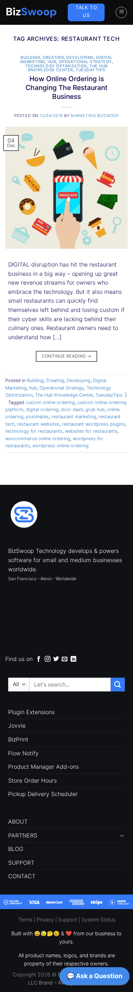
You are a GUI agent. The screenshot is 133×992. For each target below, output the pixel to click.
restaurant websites (38, 424)
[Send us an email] (64, 659)
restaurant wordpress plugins (93, 424)
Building (30, 57)
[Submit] (118, 684)
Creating (53, 57)
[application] (94, 978)
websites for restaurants (91, 431)
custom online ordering (50, 402)
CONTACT (21, 876)
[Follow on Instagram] (47, 659)
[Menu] (121, 12)
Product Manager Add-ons (43, 766)
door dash (72, 409)
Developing (80, 57)
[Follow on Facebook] (38, 659)
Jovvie (17, 725)
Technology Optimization (56, 65)
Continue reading (67, 356)
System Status (98, 920)
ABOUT (18, 821)
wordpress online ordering (60, 445)
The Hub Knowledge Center (68, 68)
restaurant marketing (73, 416)
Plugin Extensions (31, 712)
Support (67, 920)
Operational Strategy (85, 61)
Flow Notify (23, 753)
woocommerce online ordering (37, 438)
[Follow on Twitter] (56, 659)
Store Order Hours (32, 780)
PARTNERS (22, 835)
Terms (25, 920)
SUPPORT (21, 862)
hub (52, 61)
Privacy (45, 920)
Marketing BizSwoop (95, 115)
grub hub (95, 409)
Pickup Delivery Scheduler (43, 793)
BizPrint (18, 739)
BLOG (15, 848)
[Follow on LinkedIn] (73, 659)
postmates (37, 416)
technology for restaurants (33, 431)
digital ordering (42, 409)
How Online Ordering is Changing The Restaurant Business (66, 87)
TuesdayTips (90, 69)
